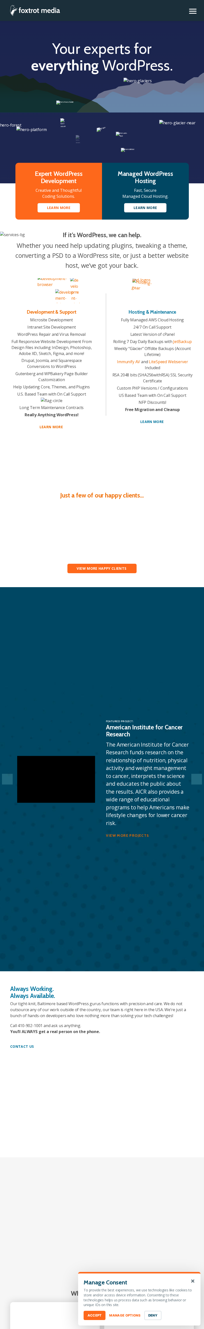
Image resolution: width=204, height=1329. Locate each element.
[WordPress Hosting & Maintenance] (152, 290)
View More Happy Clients (101, 568)
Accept (95, 1315)
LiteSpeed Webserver (168, 361)
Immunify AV (128, 361)
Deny (152, 1315)
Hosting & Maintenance (152, 312)
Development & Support (51, 312)
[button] (193, 11)
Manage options (125, 1315)
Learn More (52, 426)
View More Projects (127, 835)
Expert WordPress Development (58, 177)
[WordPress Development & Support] (51, 290)
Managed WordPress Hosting (145, 177)
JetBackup (182, 341)
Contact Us (22, 1046)
